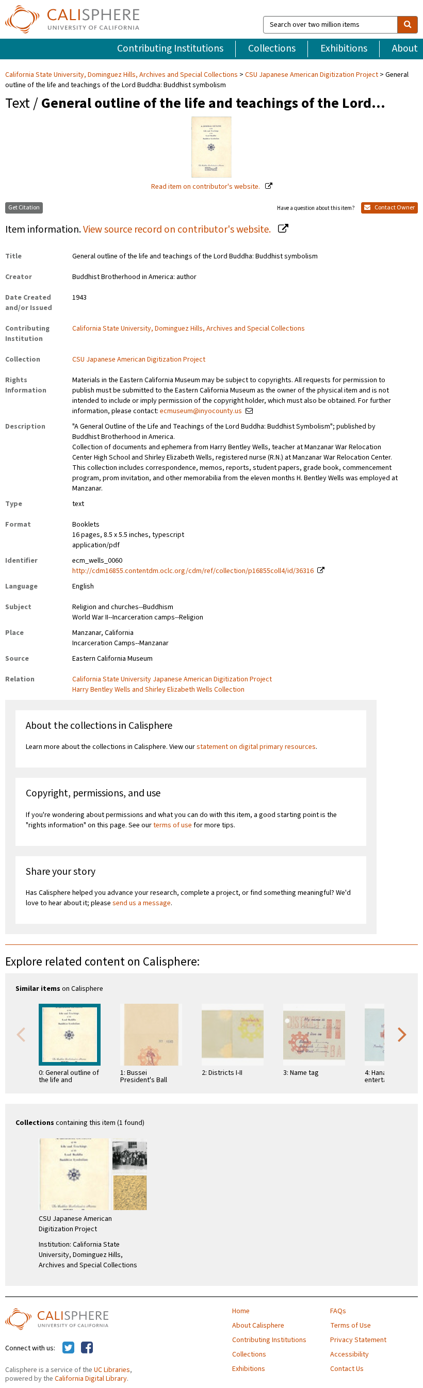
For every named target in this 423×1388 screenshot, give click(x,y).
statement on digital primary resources (256, 747)
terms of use (172, 825)
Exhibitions (343, 48)
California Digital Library (91, 1379)
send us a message (141, 903)
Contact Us (347, 1369)
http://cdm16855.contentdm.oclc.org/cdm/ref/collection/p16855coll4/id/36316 (193, 571)
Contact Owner (394, 207)
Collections (272, 48)
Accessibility (349, 1354)
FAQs (338, 1311)
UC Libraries (112, 1370)
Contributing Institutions (170, 48)
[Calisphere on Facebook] (87, 1348)
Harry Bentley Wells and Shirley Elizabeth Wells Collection (158, 689)
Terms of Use (350, 1325)
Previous (20, 1034)
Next (402, 1034)
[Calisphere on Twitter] (68, 1348)
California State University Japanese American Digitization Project (172, 679)
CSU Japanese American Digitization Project (311, 75)
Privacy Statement (358, 1340)
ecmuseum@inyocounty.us (201, 411)
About (405, 48)
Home (241, 1311)
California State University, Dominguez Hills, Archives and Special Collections (122, 75)
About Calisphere (258, 1325)
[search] (407, 25)
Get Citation (24, 207)
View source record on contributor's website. (178, 229)
